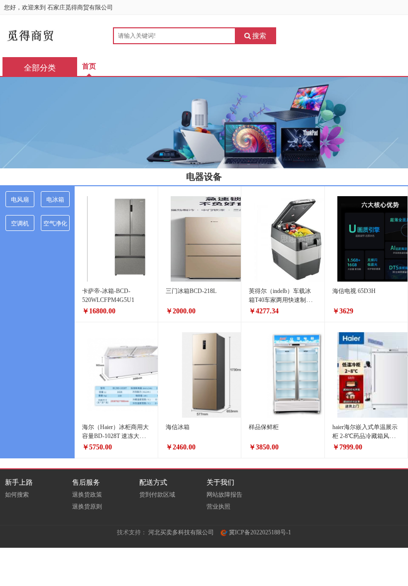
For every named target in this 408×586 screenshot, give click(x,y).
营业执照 (218, 506)
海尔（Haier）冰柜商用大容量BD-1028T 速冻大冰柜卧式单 (115, 436)
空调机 (20, 223)
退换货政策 (87, 494)
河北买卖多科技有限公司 (181, 532)
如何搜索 (17, 494)
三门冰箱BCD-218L (191, 291)
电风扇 (20, 199)
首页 (89, 66)
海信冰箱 (178, 427)
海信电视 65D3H (354, 291)
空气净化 (55, 223)
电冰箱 (55, 199)
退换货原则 (87, 506)
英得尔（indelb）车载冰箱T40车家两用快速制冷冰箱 (280, 300)
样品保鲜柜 (264, 427)
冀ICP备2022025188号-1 (259, 532)
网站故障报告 (224, 494)
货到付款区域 (157, 494)
